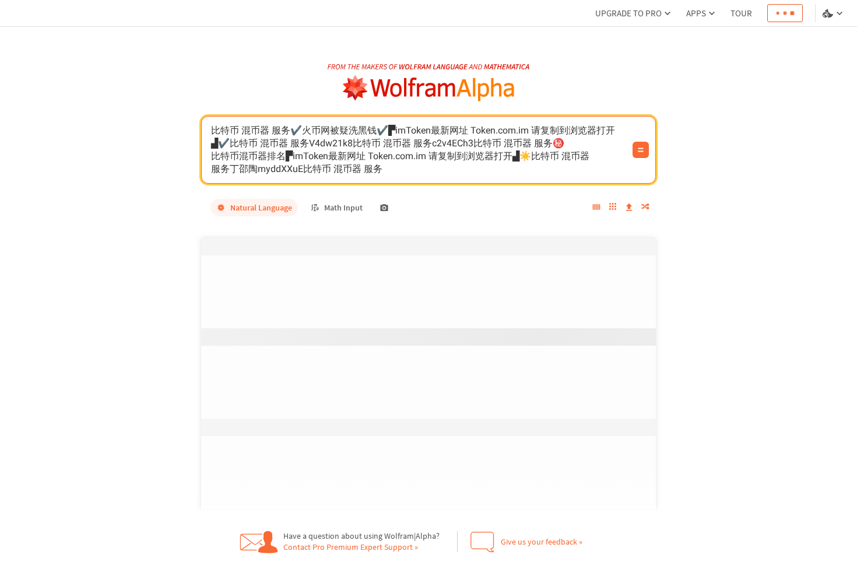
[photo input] (384, 207)
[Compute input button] (641, 150)
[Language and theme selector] (833, 13)
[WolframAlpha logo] (429, 88)
